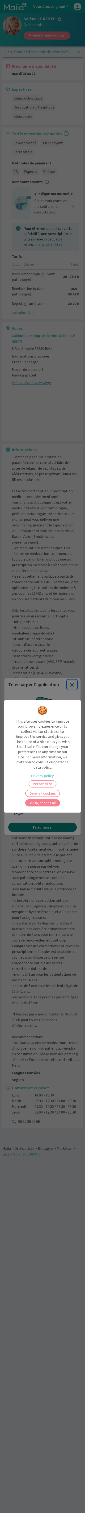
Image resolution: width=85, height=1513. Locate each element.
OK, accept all (44, 803)
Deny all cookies (43, 793)
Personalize (42, 784)
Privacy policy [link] (42, 776)
